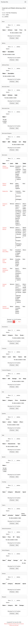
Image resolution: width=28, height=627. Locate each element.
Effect (21, 422)
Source (22, 623)
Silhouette (17, 492)
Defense (10, 30)
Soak (16, 30)
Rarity (18, 537)
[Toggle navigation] (25, 2)
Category (10, 335)
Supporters (10, 623)
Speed (24, 492)
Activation (10, 515)
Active (9, 422)
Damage (14, 378)
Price (21, 30)
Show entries (14, 25)
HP (13, 537)
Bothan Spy (5, 191)
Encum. (22, 335)
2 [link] (16, 321)
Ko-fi (19, 623)
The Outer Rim (4, 2)
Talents (20, 357)
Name (4, 30)
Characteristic (11, 443)
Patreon (15, 623)
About (5, 623)
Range (9, 560)
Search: (7, 27)
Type (19, 443)
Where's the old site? (14, 625)
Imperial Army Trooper (4, 261)
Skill (9, 378)
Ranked (15, 422)
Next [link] (19, 321)
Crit (20, 378)
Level (9, 357)
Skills (14, 357)
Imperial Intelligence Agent (5, 270)
